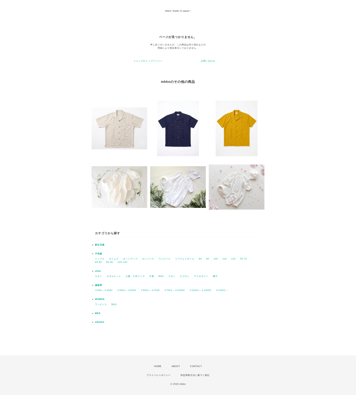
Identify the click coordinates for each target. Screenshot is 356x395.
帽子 (215, 276)
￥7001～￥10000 (174, 290)
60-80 (98, 262)
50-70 (243, 259)
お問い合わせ (208, 61)
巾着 (151, 276)
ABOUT (176, 366)
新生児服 (100, 244)
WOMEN (100, 299)
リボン (171, 276)
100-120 (122, 262)
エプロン (184, 276)
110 (224, 259)
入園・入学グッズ (135, 276)
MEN (97, 313)
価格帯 (98, 285)
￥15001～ (222, 290)
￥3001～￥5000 (126, 290)
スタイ (98, 276)
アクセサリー (201, 276)
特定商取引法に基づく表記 (195, 375)
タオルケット (114, 276)
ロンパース (148, 259)
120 (233, 259)
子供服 (98, 253)
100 (216, 259)
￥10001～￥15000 (200, 290)
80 (200, 259)
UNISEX (99, 322)
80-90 (109, 262)
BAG (161, 276)
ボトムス (114, 259)
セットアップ (130, 259)
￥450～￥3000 (104, 290)
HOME (157, 366)
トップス (100, 259)
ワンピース (165, 259)
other (98, 271)
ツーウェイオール (184, 259)
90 (207, 259)
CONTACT (196, 366)
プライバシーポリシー (158, 375)
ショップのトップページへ (148, 61)
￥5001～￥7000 (150, 290)
